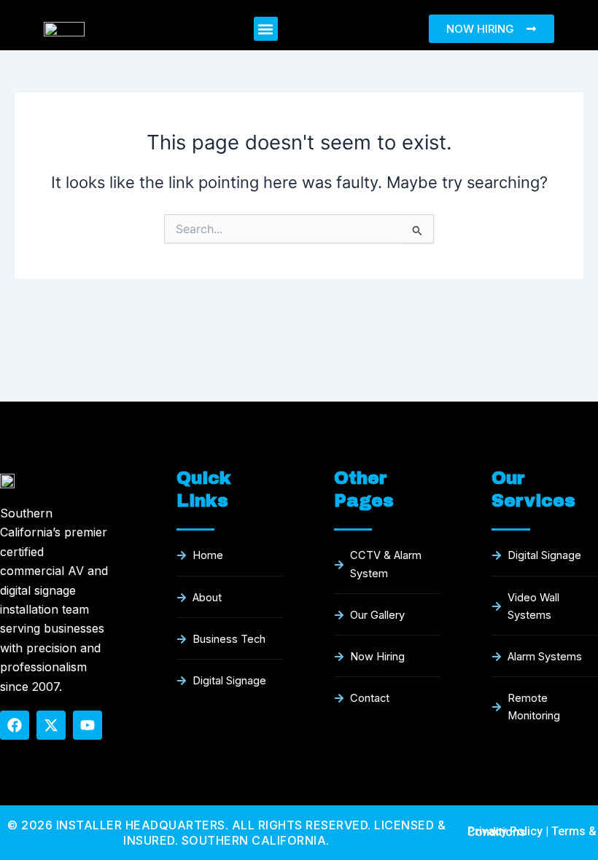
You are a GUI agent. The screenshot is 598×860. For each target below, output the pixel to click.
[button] (266, 29)
